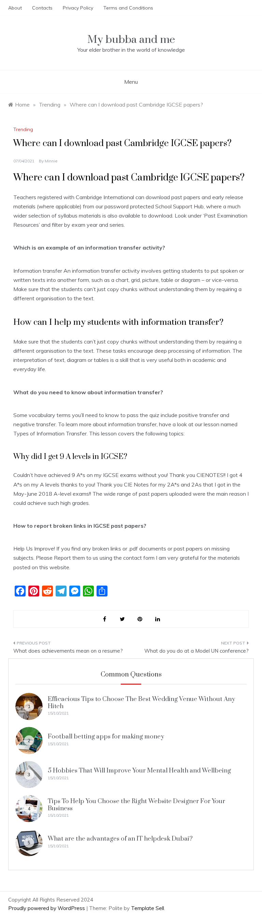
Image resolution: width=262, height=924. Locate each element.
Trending (23, 129)
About (15, 8)
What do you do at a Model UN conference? (196, 651)
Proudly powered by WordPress (47, 908)
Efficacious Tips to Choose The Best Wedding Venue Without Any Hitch (141, 702)
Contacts (42, 8)
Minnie (51, 160)
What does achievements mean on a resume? (68, 651)
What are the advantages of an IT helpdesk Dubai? (120, 839)
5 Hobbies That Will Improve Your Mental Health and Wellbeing (139, 771)
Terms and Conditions (128, 8)
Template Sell (147, 908)
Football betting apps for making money (106, 736)
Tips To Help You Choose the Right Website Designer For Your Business (136, 804)
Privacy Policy (78, 8)
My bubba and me (131, 39)
